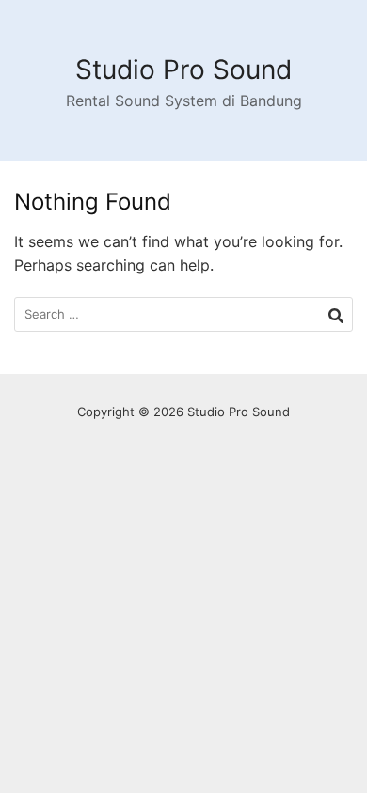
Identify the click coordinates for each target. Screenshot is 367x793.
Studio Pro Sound (183, 70)
